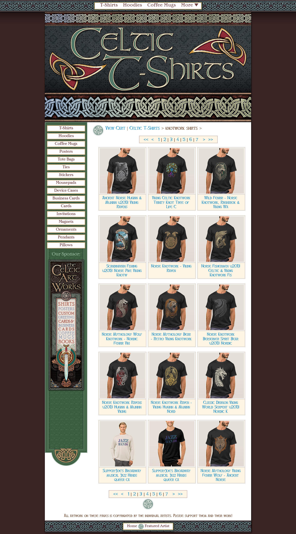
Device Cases (66, 191)
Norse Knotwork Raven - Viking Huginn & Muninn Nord (171, 407)
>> (210, 140)
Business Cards (66, 198)
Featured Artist (157, 526)
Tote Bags (66, 159)
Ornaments (66, 229)
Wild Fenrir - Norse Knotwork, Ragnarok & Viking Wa (220, 202)
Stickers (66, 175)
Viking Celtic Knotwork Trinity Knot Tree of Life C (171, 202)
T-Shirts (109, 5)
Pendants (66, 237)
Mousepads (66, 183)
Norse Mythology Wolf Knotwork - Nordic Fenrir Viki (122, 339)
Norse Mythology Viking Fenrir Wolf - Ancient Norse (221, 475)
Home (132, 526)
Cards (66, 206)
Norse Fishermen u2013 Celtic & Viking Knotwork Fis (220, 270)
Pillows (66, 245)
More (187, 5)
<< (146, 140)
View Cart (115, 128)
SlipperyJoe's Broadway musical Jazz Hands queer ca (122, 475)
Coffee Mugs (161, 5)
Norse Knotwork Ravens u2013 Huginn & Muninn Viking (122, 407)
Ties (66, 167)
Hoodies (132, 5)
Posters (66, 152)
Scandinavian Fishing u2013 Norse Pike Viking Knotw (121, 270)
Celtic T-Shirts (145, 128)
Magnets (66, 222)
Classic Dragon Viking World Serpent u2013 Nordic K (220, 407)
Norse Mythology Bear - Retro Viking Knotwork (171, 336)
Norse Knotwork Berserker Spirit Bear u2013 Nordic (220, 339)
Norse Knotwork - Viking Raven (171, 268)
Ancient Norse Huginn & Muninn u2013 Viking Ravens (121, 202)
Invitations (66, 214)
